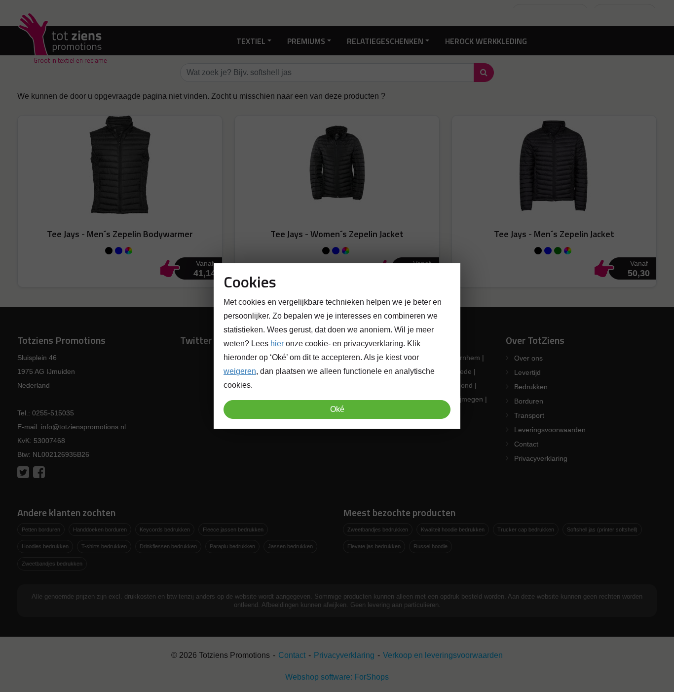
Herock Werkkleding (486, 40)
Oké (337, 409)
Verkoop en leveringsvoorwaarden (443, 655)
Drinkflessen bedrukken (168, 546)
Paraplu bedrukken (232, 546)
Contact (526, 444)
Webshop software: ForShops (337, 677)
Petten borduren (41, 529)
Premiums (306, 40)
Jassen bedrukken (290, 546)
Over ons (528, 358)
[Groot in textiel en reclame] (62, 40)
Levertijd (527, 372)
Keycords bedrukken (165, 529)
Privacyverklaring (540, 458)
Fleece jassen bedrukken (233, 529)
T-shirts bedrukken (104, 546)
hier (277, 343)
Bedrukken (531, 387)
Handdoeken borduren (100, 529)
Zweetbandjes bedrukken (52, 564)
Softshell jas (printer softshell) (602, 529)
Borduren (528, 401)
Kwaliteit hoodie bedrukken (453, 529)
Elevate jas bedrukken (374, 546)
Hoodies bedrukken (45, 546)
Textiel (250, 40)
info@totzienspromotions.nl (83, 427)
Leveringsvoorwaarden (550, 430)
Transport (529, 415)
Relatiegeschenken (385, 40)
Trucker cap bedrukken (525, 529)
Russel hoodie (430, 546)
